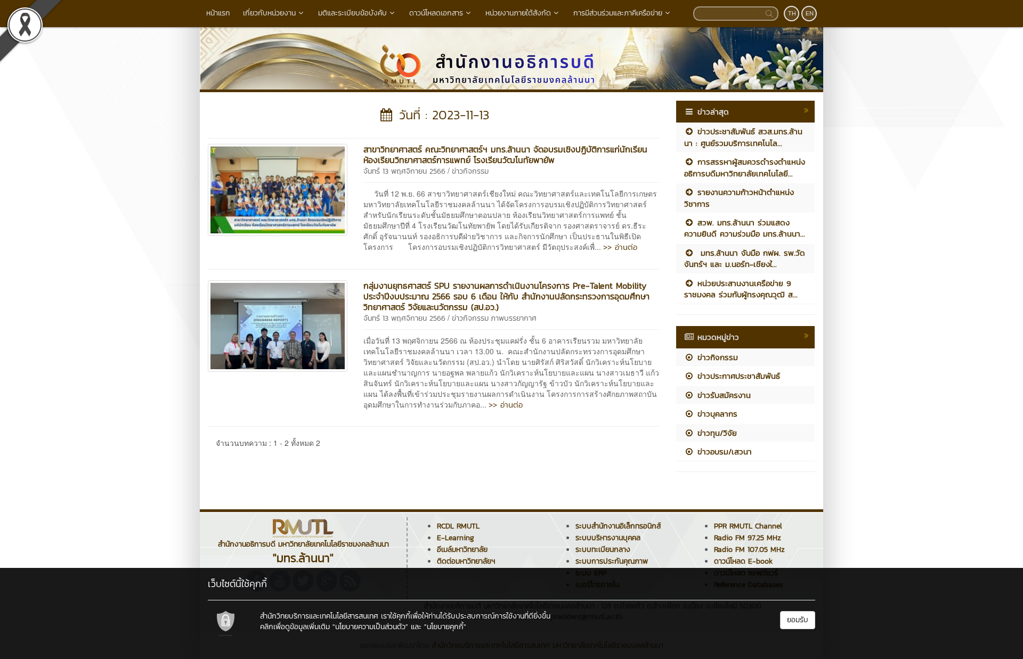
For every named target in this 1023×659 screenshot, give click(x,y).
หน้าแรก (218, 13)
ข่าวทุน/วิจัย (715, 433)
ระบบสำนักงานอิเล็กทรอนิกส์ (618, 526)
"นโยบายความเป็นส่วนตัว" (370, 626)
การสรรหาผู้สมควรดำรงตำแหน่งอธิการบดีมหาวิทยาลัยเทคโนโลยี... (744, 167)
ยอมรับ (797, 619)
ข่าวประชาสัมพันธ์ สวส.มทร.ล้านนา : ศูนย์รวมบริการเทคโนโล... (743, 137)
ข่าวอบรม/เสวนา (723, 451)
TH (792, 13)
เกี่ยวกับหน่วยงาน (269, 13)
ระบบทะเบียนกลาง (602, 549)
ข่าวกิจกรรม (470, 171)
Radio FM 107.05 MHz (749, 549)
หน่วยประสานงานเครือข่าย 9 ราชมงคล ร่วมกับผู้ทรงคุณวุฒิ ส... (741, 288)
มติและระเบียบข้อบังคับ (352, 13)
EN (810, 13)
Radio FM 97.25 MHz (747, 537)
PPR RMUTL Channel (748, 526)
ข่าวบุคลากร (715, 414)
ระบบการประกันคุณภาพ (611, 561)
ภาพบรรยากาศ (514, 318)
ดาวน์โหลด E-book (743, 561)
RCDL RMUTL (458, 526)
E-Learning (455, 537)
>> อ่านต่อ (620, 247)
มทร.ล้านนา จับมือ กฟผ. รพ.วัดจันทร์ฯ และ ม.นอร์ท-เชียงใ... (744, 258)
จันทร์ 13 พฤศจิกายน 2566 (404, 171)
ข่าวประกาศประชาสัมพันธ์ (737, 376)
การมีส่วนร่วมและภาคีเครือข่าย (617, 13)
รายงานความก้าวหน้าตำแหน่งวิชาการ (739, 197)
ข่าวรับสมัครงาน (722, 395)
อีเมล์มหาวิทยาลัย (462, 549)
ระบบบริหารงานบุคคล (607, 537)
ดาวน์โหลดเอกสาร (436, 13)
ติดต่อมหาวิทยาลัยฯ (466, 561)
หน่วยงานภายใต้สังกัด (518, 13)
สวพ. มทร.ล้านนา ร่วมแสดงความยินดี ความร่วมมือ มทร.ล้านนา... (744, 228)
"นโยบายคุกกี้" (445, 626)
